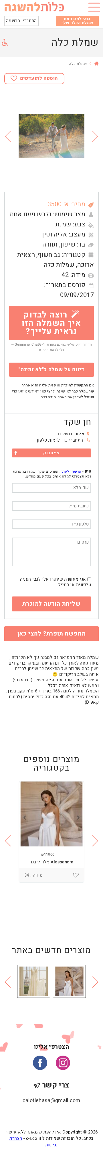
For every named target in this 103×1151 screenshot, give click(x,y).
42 (65, 275)
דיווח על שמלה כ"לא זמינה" (51, 369)
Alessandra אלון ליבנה (51, 862)
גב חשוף (49, 254)
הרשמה (13, 21)
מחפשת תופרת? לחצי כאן (51, 634)
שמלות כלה (59, 265)
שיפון (67, 244)
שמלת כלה (78, 64)
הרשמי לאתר (71, 471)
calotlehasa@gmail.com (51, 1100)
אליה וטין (54, 234)
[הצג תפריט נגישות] (5, 42)
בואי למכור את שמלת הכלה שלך (77, 21)
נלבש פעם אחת (30, 214)
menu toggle (94, 8)
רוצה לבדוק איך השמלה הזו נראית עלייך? (51, 323)
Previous (7, 136)
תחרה (50, 244)
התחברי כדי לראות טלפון (60, 440)
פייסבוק (51, 453)
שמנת (63, 224)
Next (95, 136)
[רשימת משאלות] (76, 875)
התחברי (30, 21)
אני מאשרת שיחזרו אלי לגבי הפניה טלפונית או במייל (55, 582)
